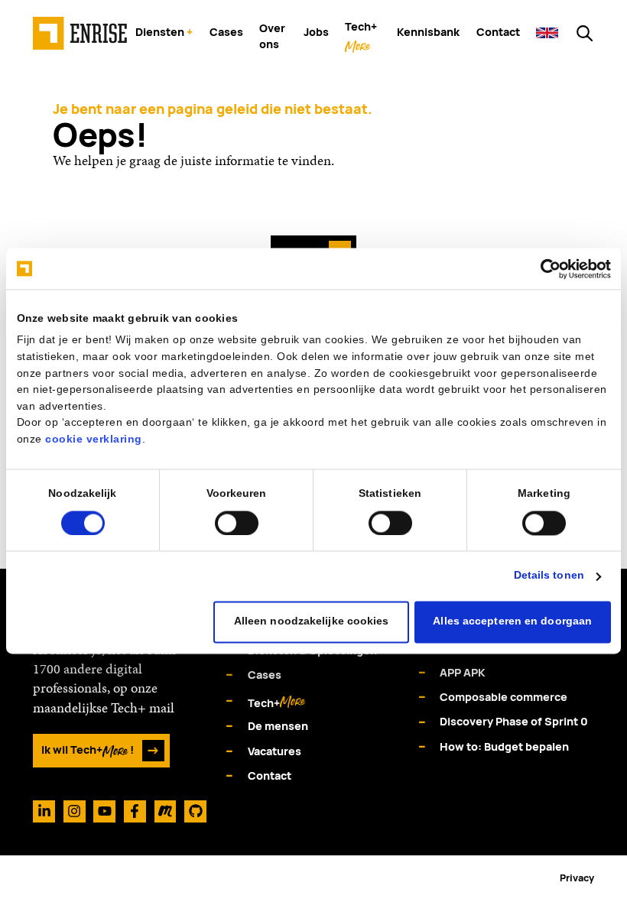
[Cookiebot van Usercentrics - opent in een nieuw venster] (544, 268)
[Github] (195, 811)
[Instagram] (74, 811)
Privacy (577, 877)
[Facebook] (135, 811)
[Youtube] (104, 811)
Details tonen (549, 576)
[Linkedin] (44, 811)
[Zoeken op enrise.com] (585, 33)
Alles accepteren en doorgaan (512, 622)
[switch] (236, 523)
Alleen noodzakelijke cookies (311, 622)
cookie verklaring (93, 439)
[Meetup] (165, 811)
